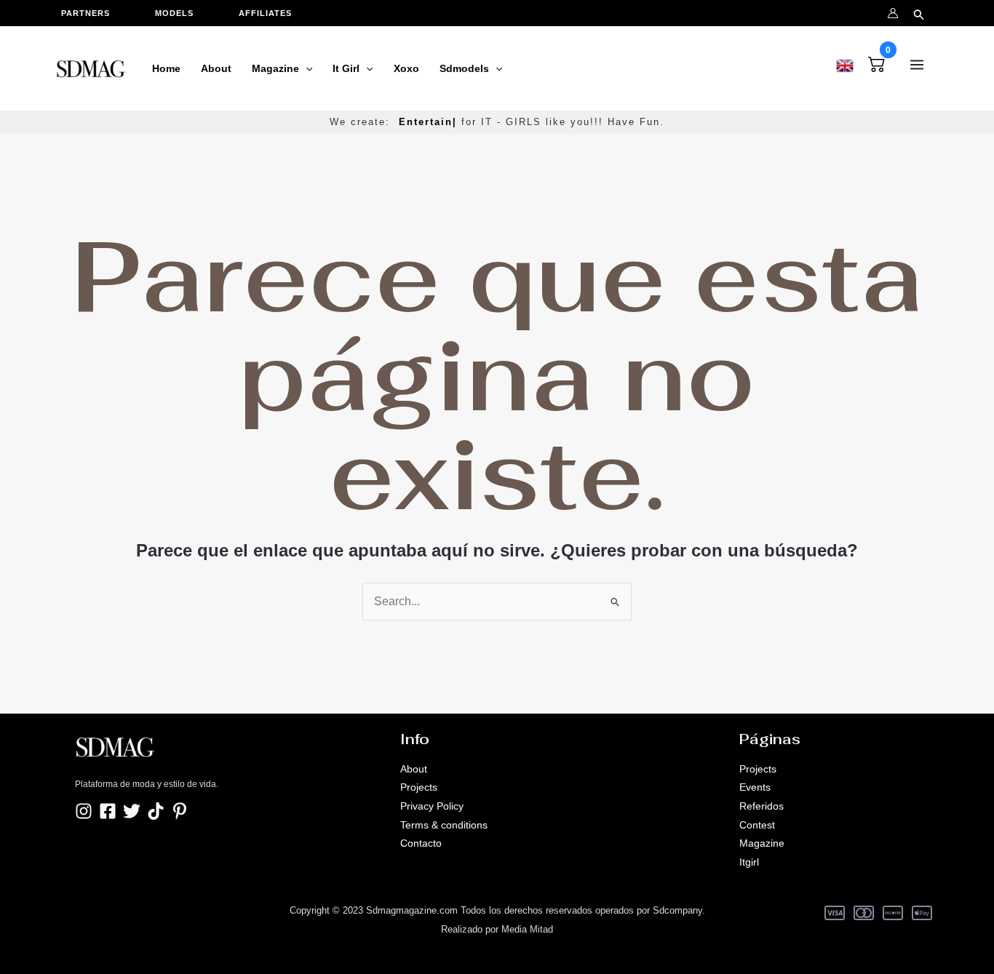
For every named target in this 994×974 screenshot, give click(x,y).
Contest (757, 825)
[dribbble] (179, 811)
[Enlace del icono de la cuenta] (893, 13)
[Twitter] (131, 811)
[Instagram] (83, 811)
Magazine (761, 843)
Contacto (421, 843)
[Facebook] (107, 811)
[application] (305, 68)
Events (755, 787)
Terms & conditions (444, 825)
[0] (877, 62)
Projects (418, 787)
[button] (92, 13)
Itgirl (749, 862)
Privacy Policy (432, 806)
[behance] (155, 811)
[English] (845, 63)
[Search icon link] (919, 12)
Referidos (761, 806)
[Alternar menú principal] (917, 65)
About (413, 769)
